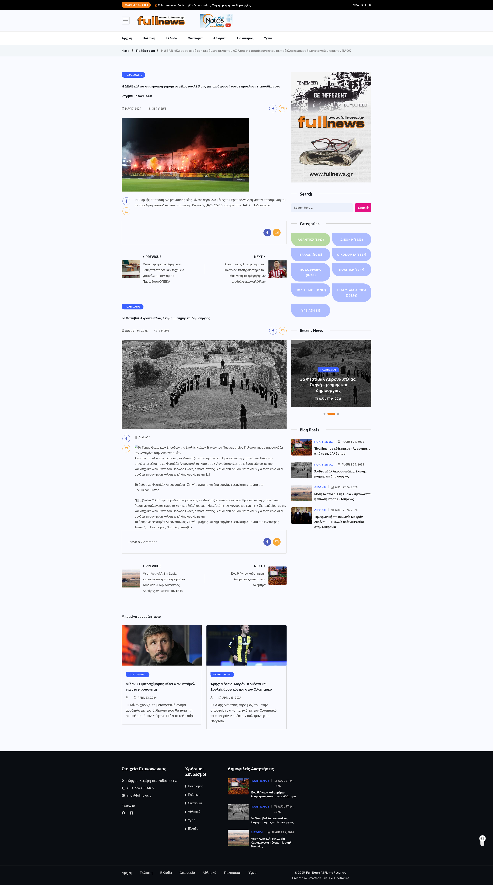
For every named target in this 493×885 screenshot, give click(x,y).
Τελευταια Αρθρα (351, 292)
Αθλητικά (219, 38)
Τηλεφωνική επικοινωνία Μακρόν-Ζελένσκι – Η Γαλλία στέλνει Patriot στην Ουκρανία (339, 522)
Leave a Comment (142, 542)
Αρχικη (127, 38)
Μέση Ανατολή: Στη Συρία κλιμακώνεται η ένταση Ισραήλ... (213, 5)
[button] (324, 414)
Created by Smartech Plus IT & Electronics (320, 878)
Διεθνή (351, 239)
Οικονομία (195, 38)
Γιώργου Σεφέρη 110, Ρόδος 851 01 (151, 780)
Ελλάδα (171, 38)
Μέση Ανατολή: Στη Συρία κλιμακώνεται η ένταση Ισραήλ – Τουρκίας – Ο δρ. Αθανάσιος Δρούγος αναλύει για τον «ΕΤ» (328, 382)
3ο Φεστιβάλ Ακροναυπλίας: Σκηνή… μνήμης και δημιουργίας (189, 485)
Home (125, 51)
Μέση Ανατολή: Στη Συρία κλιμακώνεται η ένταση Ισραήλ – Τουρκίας (272, 842)
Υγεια (268, 38)
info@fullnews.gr (139, 795)
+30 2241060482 (140, 788)
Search (363, 207)
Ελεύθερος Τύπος (147, 490)
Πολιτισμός (245, 38)
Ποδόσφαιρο (145, 51)
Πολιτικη (149, 38)
